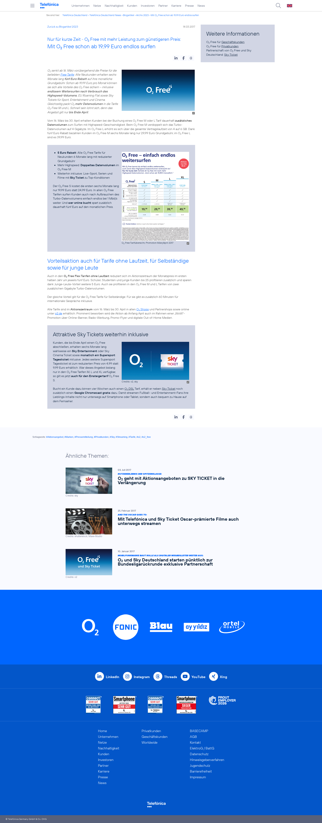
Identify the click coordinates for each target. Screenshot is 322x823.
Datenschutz (199, 754)
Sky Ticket (168, 388)
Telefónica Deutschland (74, 15)
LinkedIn (112, 677)
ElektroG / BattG (202, 748)
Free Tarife (67, 74)
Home (102, 731)
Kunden (132, 5)
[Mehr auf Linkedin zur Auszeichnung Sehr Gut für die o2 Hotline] (156, 705)
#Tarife (132, 437)
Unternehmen (81, 5)
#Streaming (121, 437)
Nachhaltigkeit (114, 5)
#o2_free (146, 437)
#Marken (68, 437)
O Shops (142, 309)
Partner (163, 5)
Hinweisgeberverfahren (207, 760)
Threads (170, 677)
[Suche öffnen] (278, 5)
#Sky (112, 437)
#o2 (139, 437)
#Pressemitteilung (84, 437)
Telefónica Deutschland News (105, 15)
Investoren (148, 5)
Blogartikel (128, 15)
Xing (223, 677)
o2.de (58, 313)
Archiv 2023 (142, 15)
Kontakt (195, 742)
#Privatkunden (101, 437)
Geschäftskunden (232, 42)
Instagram (142, 677)
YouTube (198, 677)
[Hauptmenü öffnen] (32, 5)
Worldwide (149, 742)
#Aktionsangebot (54, 437)
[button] (176, 58)
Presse (189, 5)
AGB (193, 737)
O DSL (129, 388)
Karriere (176, 5)
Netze (97, 5)
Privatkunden (230, 46)
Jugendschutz (200, 765)
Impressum (198, 777)
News (201, 5)
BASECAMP (199, 731)
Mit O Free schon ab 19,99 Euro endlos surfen (175, 15)
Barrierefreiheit (201, 771)
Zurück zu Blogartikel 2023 (62, 26)
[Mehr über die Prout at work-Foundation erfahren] (222, 705)
